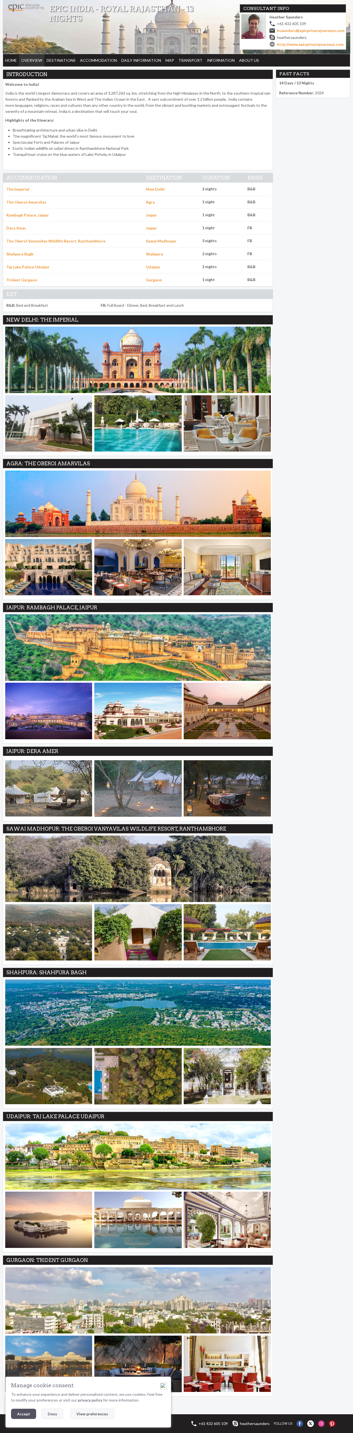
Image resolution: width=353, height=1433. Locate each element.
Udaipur (153, 267)
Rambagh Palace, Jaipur (27, 215)
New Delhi (155, 189)
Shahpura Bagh (19, 254)
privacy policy (90, 1400)
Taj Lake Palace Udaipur (28, 267)
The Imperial (17, 189)
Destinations (61, 60)
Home (11, 60)
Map (169, 60)
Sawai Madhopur (161, 241)
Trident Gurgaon (21, 279)
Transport (190, 60)
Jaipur (151, 215)
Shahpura (154, 254)
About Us (249, 60)
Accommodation (98, 60)
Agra (150, 202)
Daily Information (141, 60)
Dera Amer (16, 228)
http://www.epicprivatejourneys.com (310, 44)
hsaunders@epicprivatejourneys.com (310, 30)
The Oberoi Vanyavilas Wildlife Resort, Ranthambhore (55, 241)
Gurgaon (154, 279)
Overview (31, 60)
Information (221, 60)
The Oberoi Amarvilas (26, 202)
